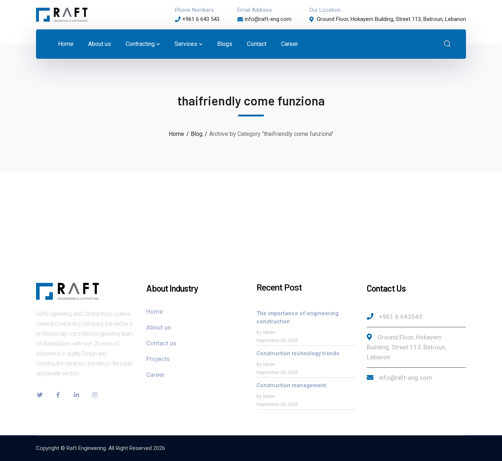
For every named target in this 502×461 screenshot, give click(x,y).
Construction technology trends (298, 353)
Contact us (161, 343)
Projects (158, 359)
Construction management (291, 385)
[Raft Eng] (61, 14)
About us (158, 327)
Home (176, 133)
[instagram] (94, 395)
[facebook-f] (58, 395)
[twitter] (39, 395)
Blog (196, 133)
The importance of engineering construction (297, 317)
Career (155, 374)
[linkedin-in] (76, 395)
